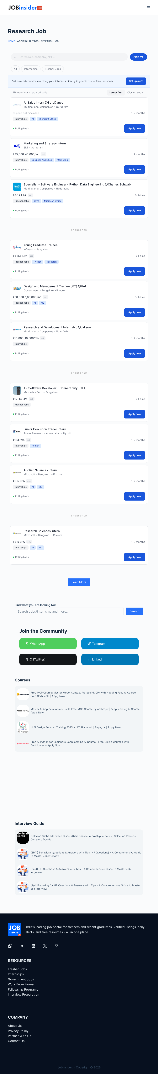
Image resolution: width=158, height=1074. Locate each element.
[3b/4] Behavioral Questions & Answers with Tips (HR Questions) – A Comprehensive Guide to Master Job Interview (86, 854)
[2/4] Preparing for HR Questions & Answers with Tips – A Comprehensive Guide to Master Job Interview (86, 887)
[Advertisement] (79, 786)
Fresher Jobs (53, 68)
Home (11, 41)
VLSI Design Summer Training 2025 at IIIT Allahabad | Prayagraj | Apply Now (76, 727)
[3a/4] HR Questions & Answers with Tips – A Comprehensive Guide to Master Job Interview (81, 870)
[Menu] (148, 7)
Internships (31, 68)
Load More (79, 582)
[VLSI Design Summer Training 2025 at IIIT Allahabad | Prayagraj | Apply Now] (23, 727)
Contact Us (16, 1041)
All (15, 68)
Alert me (139, 56)
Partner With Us (19, 1036)
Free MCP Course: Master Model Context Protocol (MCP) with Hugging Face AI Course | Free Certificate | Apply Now (84, 694)
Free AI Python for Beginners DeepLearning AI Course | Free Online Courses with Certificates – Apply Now (80, 743)
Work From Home (21, 984)
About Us (15, 1026)
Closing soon (135, 92)
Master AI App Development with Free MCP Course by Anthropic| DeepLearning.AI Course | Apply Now (86, 710)
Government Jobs (21, 979)
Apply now (134, 128)
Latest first (115, 92)
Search (134, 611)
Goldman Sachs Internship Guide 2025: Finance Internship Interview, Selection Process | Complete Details (84, 837)
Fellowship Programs (23, 989)
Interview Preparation (23, 994)
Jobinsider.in (66, 1067)
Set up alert (136, 80)
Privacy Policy (18, 1031)
